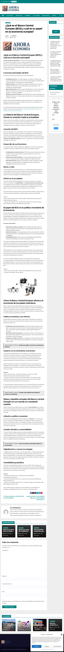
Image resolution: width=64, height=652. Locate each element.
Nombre (4, 576)
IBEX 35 (54, 15)
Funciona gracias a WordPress (6, 649)
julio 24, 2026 (7, 627)
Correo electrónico (7, 584)
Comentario (5, 550)
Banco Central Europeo (26, 109)
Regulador (19, 15)
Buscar (56, 31)
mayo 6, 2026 (38, 627)
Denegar (47, 646)
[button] (61, 634)
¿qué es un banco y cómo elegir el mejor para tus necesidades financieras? (36, 498)
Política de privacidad (45, 649)
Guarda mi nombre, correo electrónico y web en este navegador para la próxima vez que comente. (23, 602)
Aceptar (36, 646)
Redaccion (14, 35)
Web (3, 591)
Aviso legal (52, 649)
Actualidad (9, 15)
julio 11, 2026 (23, 627)
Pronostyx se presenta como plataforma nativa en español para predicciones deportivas (55, 54)
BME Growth (46, 15)
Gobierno (27, 15)
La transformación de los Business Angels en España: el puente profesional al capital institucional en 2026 (55, 63)
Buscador (53, 22)
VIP (4, 621)
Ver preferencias (57, 646)
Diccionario (8, 22)
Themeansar (24, 649)
